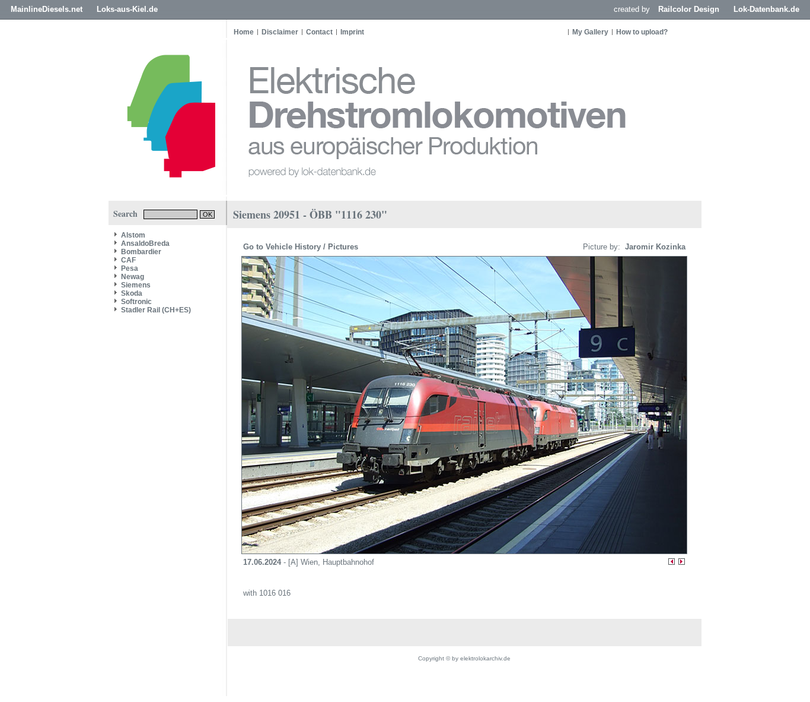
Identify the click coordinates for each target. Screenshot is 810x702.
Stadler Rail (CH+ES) (156, 310)
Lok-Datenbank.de (766, 9)
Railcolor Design (688, 9)
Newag (132, 277)
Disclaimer (280, 32)
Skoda (131, 293)
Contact (319, 32)
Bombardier (141, 252)
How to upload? (642, 32)
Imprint (352, 32)
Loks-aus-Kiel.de (127, 9)
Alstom (133, 235)
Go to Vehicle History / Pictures (302, 246)
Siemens (136, 285)
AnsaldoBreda (145, 243)
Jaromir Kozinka (654, 246)
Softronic (136, 302)
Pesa (129, 268)
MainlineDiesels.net (46, 9)
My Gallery (590, 32)
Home (244, 32)
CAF (128, 260)
